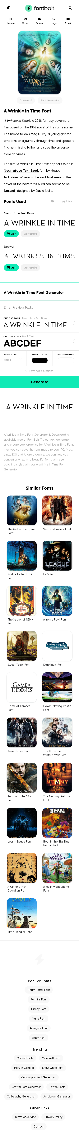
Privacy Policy (53, 1117)
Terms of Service (25, 1117)
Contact (39, 1126)
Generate (30, 233)
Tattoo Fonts (57, 1087)
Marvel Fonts (25, 1058)
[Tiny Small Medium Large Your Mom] (13, 358)
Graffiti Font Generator (26, 1087)
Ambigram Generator (56, 1096)
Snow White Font (52, 1068)
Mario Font (38, 1018)
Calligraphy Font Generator (38, 1077)
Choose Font (11, 318)
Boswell (10, 191)
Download (26, 100)
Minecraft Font (51, 1058)
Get (13, 233)
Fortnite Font (38, 999)
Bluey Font (38, 1037)
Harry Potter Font (38, 990)
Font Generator (50, 100)
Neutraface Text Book (21, 170)
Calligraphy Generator (21, 1096)
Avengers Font (39, 1028)
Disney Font (38, 1009)
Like (68, 201)
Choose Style (12, 336)
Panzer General (24, 1068)
